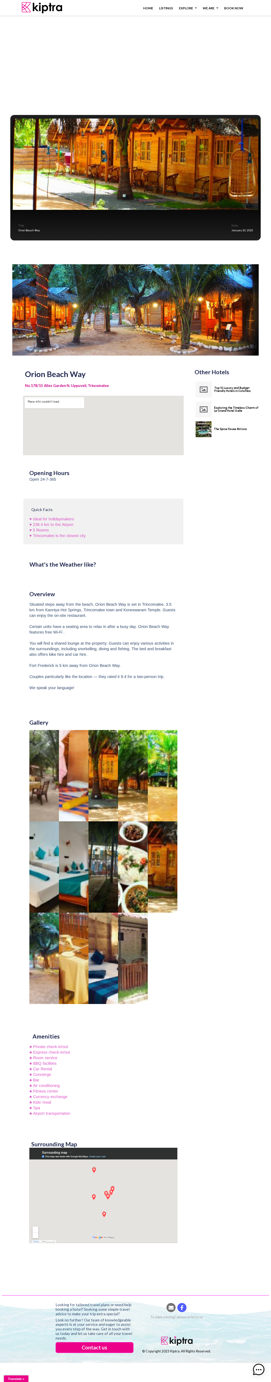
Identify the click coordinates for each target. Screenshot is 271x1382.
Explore (186, 8)
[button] (258, 1369)
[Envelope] (171, 1308)
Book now (233, 8)
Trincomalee (73, 47)
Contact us (94, 1347)
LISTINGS (166, 8)
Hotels (34, 47)
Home (148, 8)
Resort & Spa (51, 47)
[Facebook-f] (182, 1308)
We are (208, 8)
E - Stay (21, 47)
